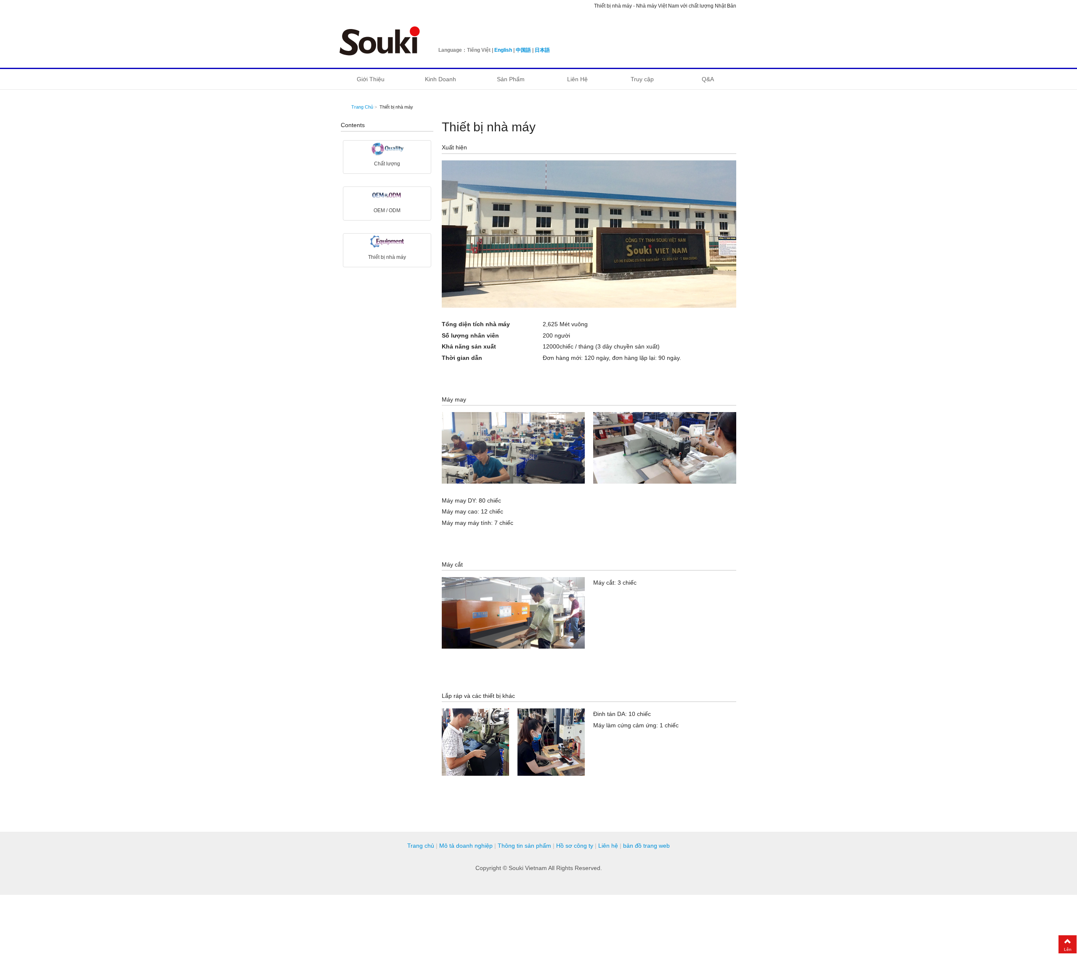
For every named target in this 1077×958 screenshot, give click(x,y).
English (503, 50)
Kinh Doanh (440, 79)
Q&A (708, 79)
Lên (1068, 949)
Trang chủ (420, 845)
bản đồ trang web (646, 845)
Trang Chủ (362, 106)
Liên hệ (608, 845)
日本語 (542, 50)
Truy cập (642, 79)
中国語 (523, 50)
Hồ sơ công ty (574, 845)
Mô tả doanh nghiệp (466, 845)
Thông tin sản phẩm (524, 845)
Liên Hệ (577, 79)
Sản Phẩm (511, 79)
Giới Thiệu (371, 79)
